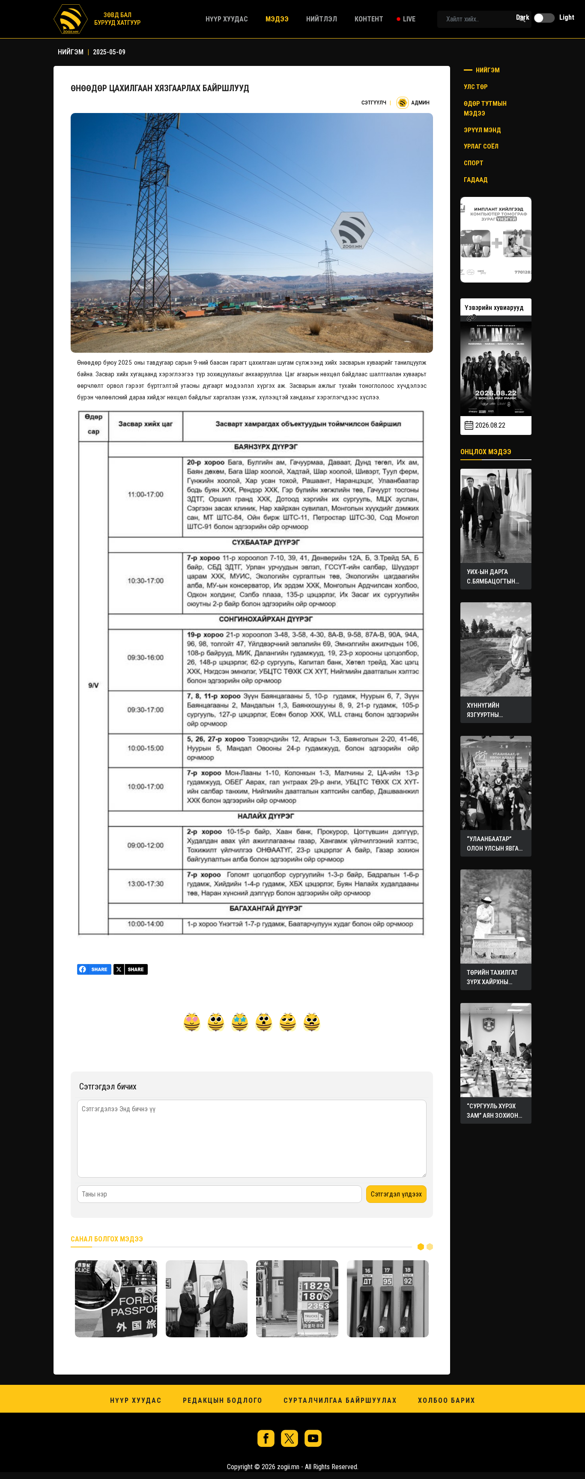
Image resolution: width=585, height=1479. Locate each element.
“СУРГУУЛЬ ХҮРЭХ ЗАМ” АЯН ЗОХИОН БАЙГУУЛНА (492, 1116)
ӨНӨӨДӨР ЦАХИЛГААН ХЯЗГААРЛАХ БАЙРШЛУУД (160, 88)
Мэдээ (277, 19)
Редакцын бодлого (223, 1400)
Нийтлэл (321, 19)
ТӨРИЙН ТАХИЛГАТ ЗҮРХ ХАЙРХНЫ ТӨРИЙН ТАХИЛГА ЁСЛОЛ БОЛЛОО (492, 982)
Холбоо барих (446, 1400)
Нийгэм (487, 70)
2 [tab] (430, 1246)
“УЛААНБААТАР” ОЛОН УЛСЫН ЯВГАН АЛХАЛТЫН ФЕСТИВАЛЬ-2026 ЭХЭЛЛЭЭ (494, 848)
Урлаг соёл (481, 146)
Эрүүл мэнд (482, 130)
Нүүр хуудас (227, 19)
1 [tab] (421, 1246)
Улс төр (476, 87)
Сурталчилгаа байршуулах (340, 1400)
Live (409, 19)
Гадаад (476, 180)
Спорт (474, 163)
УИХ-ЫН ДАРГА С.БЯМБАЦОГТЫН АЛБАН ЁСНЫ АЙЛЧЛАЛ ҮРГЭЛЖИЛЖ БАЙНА (495, 581)
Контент (369, 19)
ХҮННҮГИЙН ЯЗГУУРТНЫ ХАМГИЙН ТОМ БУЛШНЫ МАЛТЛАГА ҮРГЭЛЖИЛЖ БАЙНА (495, 715)
